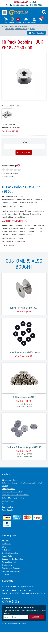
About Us (5, 541)
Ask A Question (38, 33)
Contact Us (6, 544)
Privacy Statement (9, 562)
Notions (5, 504)
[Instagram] (9, 601)
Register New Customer (11, 568)
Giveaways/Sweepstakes (11, 571)
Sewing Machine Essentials (12, 492)
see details (33, 2)
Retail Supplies (7, 510)
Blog (4, 547)
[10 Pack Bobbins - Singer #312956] (24, 428)
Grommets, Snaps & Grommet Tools (15, 495)
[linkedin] (12, 601)
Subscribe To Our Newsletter (18, 607)
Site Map (5, 574)
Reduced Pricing (10, 480)
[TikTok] (18, 601)
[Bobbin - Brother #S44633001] (24, 288)
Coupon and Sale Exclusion (12, 559)
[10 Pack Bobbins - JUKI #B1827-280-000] (24, 76)
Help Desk (6, 550)
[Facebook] (6, 601)
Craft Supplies (7, 507)
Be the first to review (8, 176)
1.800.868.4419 (20, 5)
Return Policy (7, 556)
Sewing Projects (8, 501)
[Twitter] (3, 601)
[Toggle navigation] (4, 12)
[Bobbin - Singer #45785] (24, 378)
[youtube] (15, 601)
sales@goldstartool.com (35, 593)
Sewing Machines (8, 489)
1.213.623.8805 (35, 5)
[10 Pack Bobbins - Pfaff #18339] (24, 333)
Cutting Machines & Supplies (13, 498)
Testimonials (7, 565)
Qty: (25, 142)
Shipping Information (10, 553)
